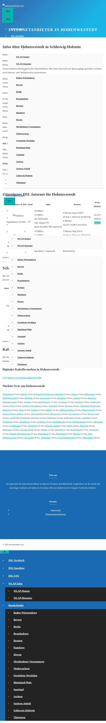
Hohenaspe (89, 394)
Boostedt (59, 430)
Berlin (19, 92)
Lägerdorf (86, 418)
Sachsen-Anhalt (23, 169)
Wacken (68, 406)
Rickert (77, 434)
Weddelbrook (58, 422)
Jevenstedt (45, 398)
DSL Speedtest (17, 36)
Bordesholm (76, 430)
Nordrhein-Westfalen (25, 141)
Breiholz (28, 398)
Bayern (19, 85)
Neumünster (74, 414)
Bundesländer (17, 71)
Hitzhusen (51, 418)
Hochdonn (33, 426)
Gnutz (74, 394)
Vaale (21, 410)
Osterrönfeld (36, 414)
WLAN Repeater (23, 64)
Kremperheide (26, 430)
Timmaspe (62, 402)
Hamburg (20, 113)
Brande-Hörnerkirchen (20, 434)
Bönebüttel (61, 434)
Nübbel (49, 410)
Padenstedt (96, 402)
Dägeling (84, 426)
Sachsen (19, 162)
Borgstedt (28, 437)
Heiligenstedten (67, 410)
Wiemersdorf (93, 414)
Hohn (69, 426)
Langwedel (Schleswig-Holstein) (25, 418)
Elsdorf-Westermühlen (13, 414)
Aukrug (23, 394)
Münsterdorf (55, 414)
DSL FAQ (15, 43)
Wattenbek (46, 437)
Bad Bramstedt (79, 422)
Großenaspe (15, 426)
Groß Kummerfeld (66, 437)
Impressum (56, 510)
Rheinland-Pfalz (23, 148)
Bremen (19, 106)
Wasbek (27, 402)
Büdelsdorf (8, 430)
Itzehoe (34, 410)
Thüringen (21, 183)
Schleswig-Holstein (24, 176)
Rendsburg (25, 422)
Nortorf (77, 398)
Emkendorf (69, 418)
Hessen (19, 120)
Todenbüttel (8, 394)
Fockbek (41, 422)
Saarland (20, 155)
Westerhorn (43, 434)
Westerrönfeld (88, 410)
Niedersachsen (22, 134)
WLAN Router (22, 57)
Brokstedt (61, 398)
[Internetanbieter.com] (14, 195)
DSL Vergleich (17, 29)
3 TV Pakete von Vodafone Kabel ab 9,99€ (22, 377)
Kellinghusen (44, 402)
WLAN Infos (16, 50)
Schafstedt (7, 422)
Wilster (44, 430)
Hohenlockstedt (10, 398)
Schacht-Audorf (52, 426)
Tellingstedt (87, 437)
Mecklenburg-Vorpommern (28, 127)
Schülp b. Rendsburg (31, 406)
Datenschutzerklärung (56, 514)
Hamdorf (79, 402)
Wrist (12, 406)
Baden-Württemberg (25, 78)
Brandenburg (22, 99)
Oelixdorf (52, 406)
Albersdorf (98, 422)
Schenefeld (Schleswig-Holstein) (49, 394)
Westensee (94, 430)
